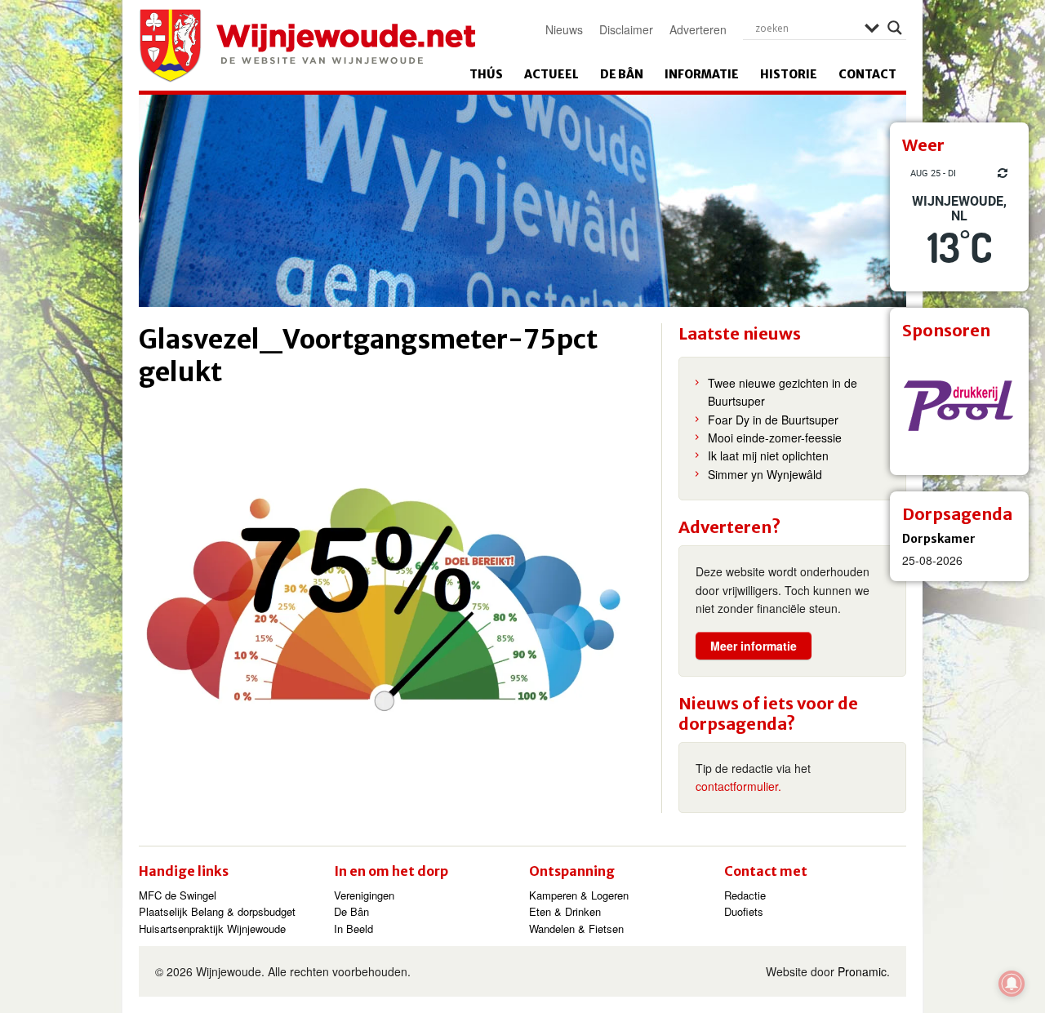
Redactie (745, 895)
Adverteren (698, 29)
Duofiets (743, 911)
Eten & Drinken (565, 911)
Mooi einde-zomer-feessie (775, 437)
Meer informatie (753, 646)
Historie (788, 74)
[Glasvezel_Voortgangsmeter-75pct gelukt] (392, 558)
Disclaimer (626, 29)
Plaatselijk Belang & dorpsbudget (217, 911)
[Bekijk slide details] (959, 406)
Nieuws (564, 29)
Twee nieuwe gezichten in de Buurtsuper (782, 392)
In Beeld (353, 928)
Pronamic (862, 971)
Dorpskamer (939, 538)
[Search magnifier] (894, 27)
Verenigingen (364, 895)
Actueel (551, 74)
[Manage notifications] (1011, 984)
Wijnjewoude (307, 45)
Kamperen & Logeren (579, 895)
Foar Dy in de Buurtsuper (773, 419)
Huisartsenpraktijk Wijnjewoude (212, 928)
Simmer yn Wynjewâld (765, 474)
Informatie (702, 74)
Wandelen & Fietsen (576, 928)
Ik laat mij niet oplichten (768, 455)
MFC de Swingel (177, 895)
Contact (867, 74)
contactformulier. (738, 786)
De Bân (621, 74)
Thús (486, 74)
